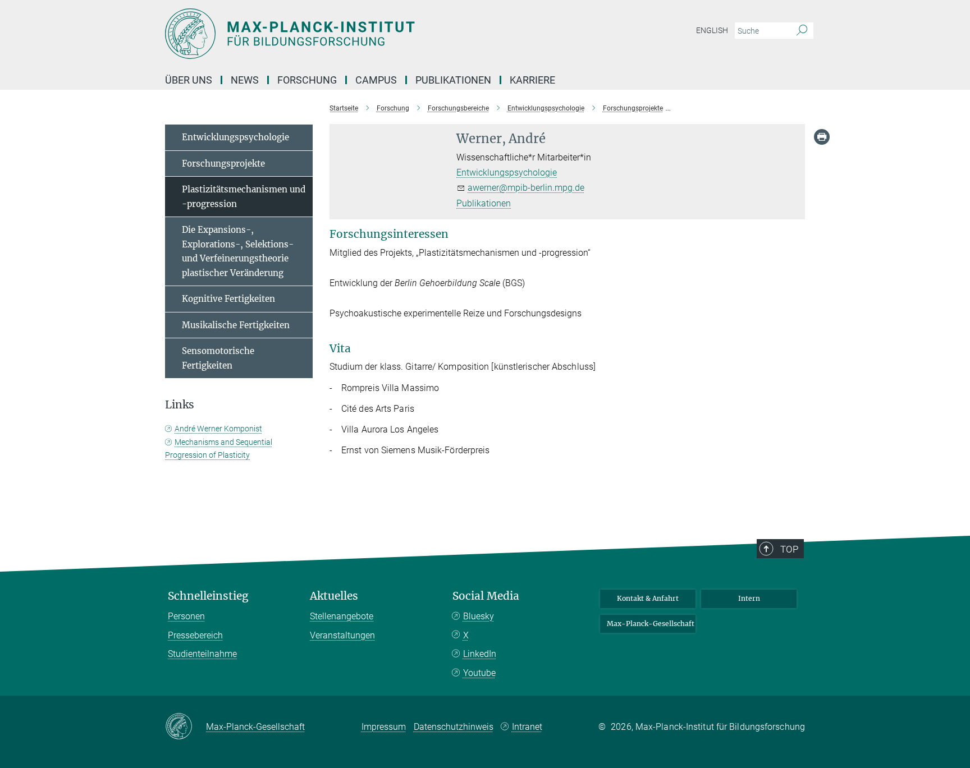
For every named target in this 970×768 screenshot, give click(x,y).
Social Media (485, 596)
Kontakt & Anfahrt (648, 598)
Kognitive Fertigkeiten (228, 298)
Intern (749, 598)
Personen (186, 616)
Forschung (307, 80)
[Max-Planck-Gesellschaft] (185, 727)
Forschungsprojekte (223, 163)
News (245, 80)
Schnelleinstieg (208, 596)
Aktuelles (334, 596)
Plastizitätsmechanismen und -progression (243, 196)
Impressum (384, 726)
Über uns (188, 80)
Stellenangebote (341, 616)
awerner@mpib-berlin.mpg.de (526, 187)
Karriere (532, 80)
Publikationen (453, 80)
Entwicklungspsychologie (506, 172)
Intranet (527, 726)
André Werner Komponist (218, 428)
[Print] (821, 136)
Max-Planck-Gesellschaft (650, 623)
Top (789, 549)
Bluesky (478, 616)
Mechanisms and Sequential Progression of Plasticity (218, 449)
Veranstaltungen (342, 635)
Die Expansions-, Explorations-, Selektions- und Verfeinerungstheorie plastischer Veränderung (238, 251)
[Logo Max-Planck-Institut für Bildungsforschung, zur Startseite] (375, 33)
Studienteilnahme (202, 654)
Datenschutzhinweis (453, 726)
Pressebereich (195, 635)
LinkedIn (479, 654)
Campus (376, 80)
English (712, 30)
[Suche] (801, 31)
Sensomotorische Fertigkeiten (218, 358)
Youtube (479, 673)
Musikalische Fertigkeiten (236, 325)
